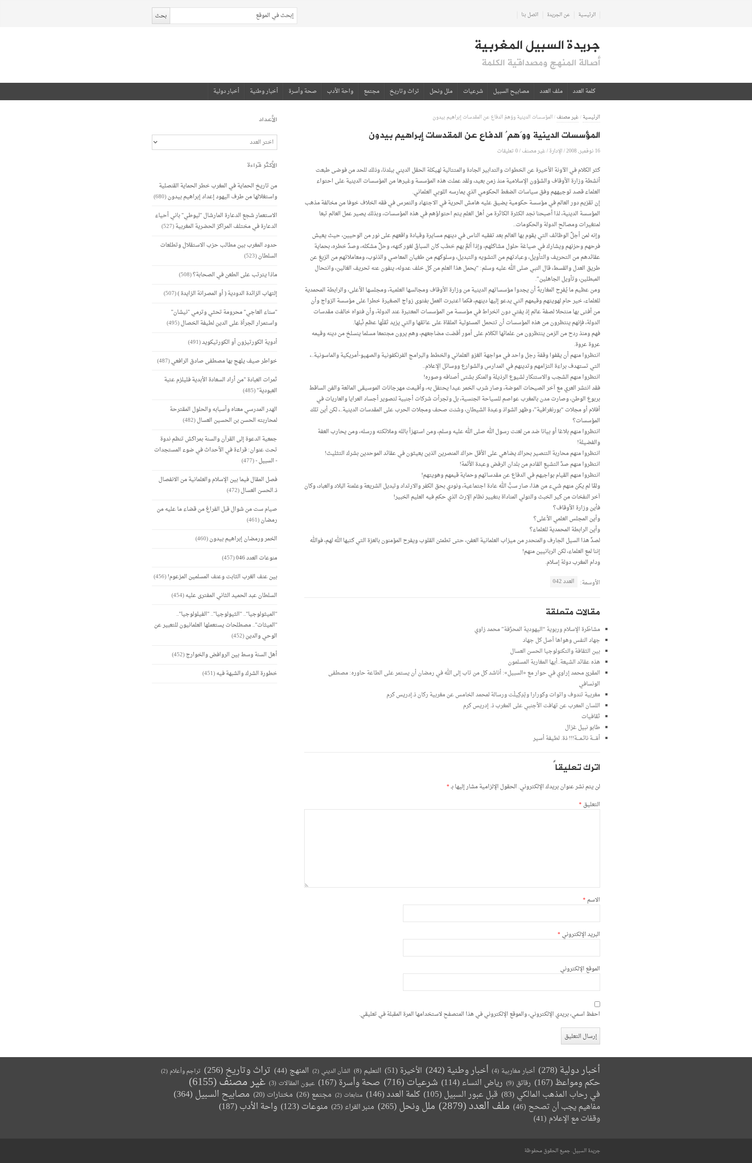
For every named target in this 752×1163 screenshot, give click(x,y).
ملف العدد (551, 91)
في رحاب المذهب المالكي (550, 1094)
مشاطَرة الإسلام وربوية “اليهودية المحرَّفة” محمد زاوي (537, 629)
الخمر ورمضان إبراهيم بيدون (243, 538)
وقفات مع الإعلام (567, 1118)
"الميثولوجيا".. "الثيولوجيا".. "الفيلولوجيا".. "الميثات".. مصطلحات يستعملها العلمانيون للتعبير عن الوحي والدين (215, 625)
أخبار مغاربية (513, 1071)
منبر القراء (352, 1107)
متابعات (349, 1095)
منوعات (304, 1107)
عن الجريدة (558, 15)
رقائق (518, 1083)
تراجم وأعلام (181, 1071)
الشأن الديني (331, 1071)
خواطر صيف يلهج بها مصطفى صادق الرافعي (224, 361)
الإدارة (555, 151)
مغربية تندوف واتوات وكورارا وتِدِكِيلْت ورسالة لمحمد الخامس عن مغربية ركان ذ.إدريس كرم (493, 694)
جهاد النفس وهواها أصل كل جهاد (561, 640)
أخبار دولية (226, 91)
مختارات (273, 1095)
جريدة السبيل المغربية (537, 45)
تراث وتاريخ (404, 91)
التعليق (589, 804)
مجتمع (371, 91)
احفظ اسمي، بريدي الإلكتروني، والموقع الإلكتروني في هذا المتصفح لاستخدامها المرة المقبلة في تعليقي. (479, 1014)
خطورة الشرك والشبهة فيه (246, 673)
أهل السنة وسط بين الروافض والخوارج (231, 654)
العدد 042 (563, 581)
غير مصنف (568, 117)
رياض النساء (472, 1083)
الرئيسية (587, 15)
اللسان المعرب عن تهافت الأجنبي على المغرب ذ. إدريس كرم (531, 705)
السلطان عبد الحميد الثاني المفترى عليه (231, 595)
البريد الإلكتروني (578, 934)
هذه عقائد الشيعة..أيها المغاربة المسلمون (554, 662)
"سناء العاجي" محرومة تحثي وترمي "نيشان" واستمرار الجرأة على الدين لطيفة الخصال (224, 318)
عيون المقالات (292, 1083)
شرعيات (473, 91)
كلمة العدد (584, 91)
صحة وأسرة (303, 91)
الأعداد (268, 119)
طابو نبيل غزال (582, 727)
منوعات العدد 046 (256, 558)
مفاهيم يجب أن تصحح (556, 1107)
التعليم (367, 1071)
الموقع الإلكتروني (580, 969)
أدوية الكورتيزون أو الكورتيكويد (239, 342)
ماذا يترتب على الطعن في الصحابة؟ (235, 274)
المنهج (291, 1070)
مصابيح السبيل (511, 91)
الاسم (591, 900)
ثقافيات (590, 716)
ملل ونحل (441, 91)
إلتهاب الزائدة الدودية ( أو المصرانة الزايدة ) (227, 293)
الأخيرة (403, 1070)
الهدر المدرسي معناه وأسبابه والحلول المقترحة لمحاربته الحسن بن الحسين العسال (223, 415)
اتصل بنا (529, 15)
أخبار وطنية (264, 91)
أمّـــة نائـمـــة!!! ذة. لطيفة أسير (566, 738)
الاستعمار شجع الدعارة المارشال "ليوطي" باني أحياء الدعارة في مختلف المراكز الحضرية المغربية (216, 221)
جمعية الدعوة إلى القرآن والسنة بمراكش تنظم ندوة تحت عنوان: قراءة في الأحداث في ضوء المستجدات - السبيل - (215, 450)
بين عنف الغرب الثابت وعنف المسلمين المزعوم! (222, 576)
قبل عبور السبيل (460, 1094)
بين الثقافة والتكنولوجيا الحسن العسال (555, 651)
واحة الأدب (340, 91)
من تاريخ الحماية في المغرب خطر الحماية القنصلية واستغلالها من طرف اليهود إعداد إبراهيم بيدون (218, 191)
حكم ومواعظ (567, 1083)
